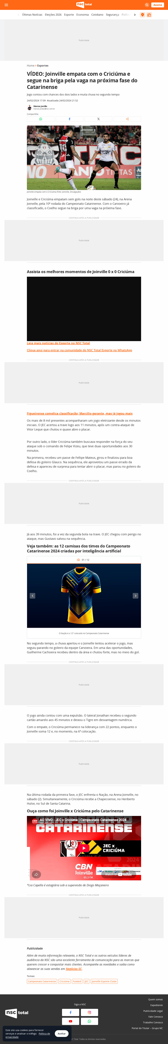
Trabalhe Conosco (153, 1022)
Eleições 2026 (53, 14)
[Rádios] (149, 14)
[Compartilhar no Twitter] (98, 119)
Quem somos (155, 999)
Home (30, 65)
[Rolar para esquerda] (18, 14)
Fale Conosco (155, 1016)
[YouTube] (70, 1021)
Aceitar (62, 1033)
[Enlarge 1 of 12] (136, 567)
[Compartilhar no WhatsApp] (40, 119)
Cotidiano (97, 14)
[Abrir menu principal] (6, 5)
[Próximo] (135, 596)
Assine (157, 5)
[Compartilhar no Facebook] (69, 119)
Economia (82, 14)
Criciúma (64, 981)
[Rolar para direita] (135, 14)
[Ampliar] (136, 129)
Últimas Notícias (32, 14)
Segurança (112, 14)
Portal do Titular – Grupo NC (147, 1028)
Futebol (77, 981)
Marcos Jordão (40, 106)
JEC (86, 981)
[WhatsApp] (89, 1021)
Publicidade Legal (153, 1010)
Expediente (156, 1005)
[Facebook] (70, 1012)
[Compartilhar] (127, 119)
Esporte (69, 14)
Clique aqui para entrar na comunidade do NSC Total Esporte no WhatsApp (79, 350)
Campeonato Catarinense (42, 981)
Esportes (42, 65)
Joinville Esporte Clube (104, 981)
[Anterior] (32, 596)
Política (126, 14)
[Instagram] (89, 1012)
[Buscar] (147, 5)
